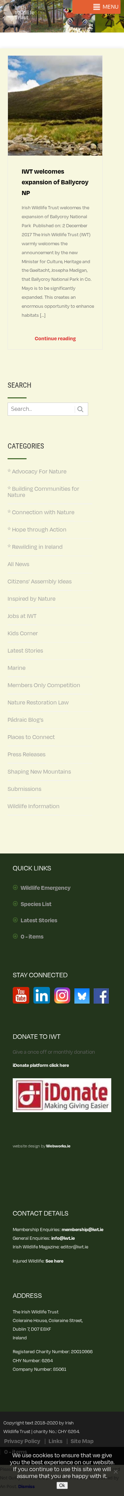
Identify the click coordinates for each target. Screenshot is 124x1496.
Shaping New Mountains (39, 772)
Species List (36, 904)
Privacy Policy (22, 1441)
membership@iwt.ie (82, 1229)
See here (54, 1261)
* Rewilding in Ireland (35, 547)
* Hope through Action (37, 530)
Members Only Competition (44, 685)
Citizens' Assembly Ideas (40, 582)
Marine (16, 668)
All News (18, 564)
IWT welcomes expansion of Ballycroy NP (55, 182)
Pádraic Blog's (25, 720)
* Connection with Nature (41, 512)
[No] (115, 1471)
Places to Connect (31, 737)
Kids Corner (23, 633)
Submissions (24, 789)
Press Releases (26, 754)
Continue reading (55, 338)
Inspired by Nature (31, 599)
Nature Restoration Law (38, 703)
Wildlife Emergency (46, 888)
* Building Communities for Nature (43, 492)
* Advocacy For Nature (37, 472)
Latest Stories (25, 651)
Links (55, 1441)
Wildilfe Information (34, 806)
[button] (110, 7)
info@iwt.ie (63, 1238)
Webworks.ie (58, 1146)
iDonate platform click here (41, 1065)
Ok (62, 1485)
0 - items (32, 937)
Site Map (82, 1441)
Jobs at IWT (22, 616)
